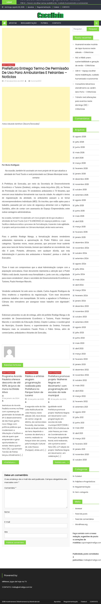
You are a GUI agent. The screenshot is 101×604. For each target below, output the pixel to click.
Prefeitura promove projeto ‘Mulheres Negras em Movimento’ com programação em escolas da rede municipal (59, 386)
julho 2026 (79, 142)
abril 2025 (79, 221)
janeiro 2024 (80, 301)
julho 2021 (79, 417)
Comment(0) (36, 81)
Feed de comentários (84, 519)
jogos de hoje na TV (18, 581)
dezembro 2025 (82, 179)
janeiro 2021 (80, 449)
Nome (7, 512)
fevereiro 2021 (81, 444)
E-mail (7, 522)
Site (6, 532)
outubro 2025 (81, 189)
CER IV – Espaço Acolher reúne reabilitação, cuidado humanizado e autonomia (54, 2)
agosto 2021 (80, 412)
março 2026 (80, 163)
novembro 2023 (82, 311)
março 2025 (80, 226)
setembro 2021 (81, 407)
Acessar (78, 508)
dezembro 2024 (82, 242)
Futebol (56, 7)
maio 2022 (79, 385)
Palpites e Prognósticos (85, 481)
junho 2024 (80, 274)
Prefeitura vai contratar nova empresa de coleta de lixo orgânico (12, 462)
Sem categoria (8, 65)
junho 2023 (80, 338)
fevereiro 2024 (81, 295)
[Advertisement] (36, 45)
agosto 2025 (80, 200)
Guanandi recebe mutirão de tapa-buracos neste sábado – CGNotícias (86, 48)
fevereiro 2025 (81, 232)
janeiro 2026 (80, 173)
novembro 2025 (82, 184)
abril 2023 (79, 348)
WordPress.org (81, 524)
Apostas (31, 7)
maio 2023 (79, 343)
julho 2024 (79, 269)
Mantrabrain (35, 601)
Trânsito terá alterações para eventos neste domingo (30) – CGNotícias (85, 103)
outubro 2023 (81, 316)
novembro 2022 (82, 375)
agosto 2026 (80, 136)
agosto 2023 (80, 327)
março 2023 (80, 354)
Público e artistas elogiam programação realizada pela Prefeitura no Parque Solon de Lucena (34, 386)
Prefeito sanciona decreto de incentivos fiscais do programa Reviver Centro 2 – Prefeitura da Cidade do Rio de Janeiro (62, 462)
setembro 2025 (81, 195)
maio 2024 (79, 279)
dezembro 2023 (82, 306)
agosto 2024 (80, 264)
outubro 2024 (81, 253)
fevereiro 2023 (81, 359)
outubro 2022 (81, 380)
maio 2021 (79, 428)
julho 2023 (79, 332)
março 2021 (80, 438)
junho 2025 (80, 211)
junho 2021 (79, 422)
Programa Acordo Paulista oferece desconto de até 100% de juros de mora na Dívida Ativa (12, 384)
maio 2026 (79, 152)
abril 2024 (79, 285)
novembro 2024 (82, 248)
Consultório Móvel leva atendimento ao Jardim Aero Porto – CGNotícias (85, 88)
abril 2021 (79, 433)
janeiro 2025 (80, 237)
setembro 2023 (81, 322)
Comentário (10, 488)
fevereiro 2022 (81, 401)
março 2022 (80, 396)
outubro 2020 (81, 460)
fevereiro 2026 (81, 168)
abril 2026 (79, 158)
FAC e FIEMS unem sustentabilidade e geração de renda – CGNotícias (87, 61)
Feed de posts (81, 514)
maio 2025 (79, 216)
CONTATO (65, 7)
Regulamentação (44, 7)
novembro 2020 (82, 454)
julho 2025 (79, 205)
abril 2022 (79, 391)
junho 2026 (80, 147)
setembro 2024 (82, 258)
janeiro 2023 (80, 364)
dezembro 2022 (82, 369)
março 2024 (80, 290)
